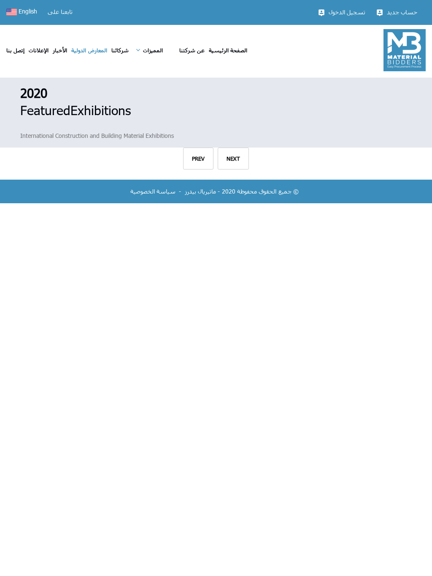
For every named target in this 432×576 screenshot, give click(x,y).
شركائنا (120, 50)
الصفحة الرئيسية (228, 50)
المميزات (153, 50)
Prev (198, 158)
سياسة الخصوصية (153, 191)
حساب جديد (402, 12)
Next (233, 158)
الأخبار (60, 50)
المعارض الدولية (89, 50)
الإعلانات (39, 50)
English (27, 11)
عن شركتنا (192, 50)
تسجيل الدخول (347, 12)
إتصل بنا (15, 50)
